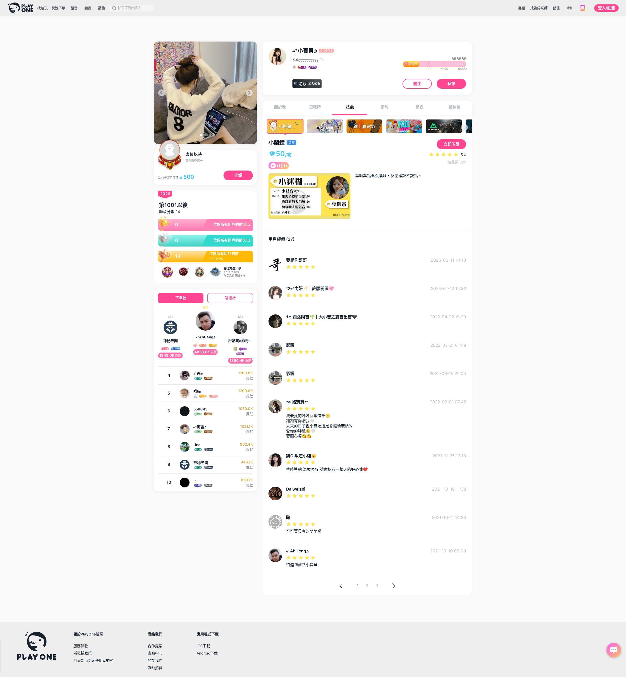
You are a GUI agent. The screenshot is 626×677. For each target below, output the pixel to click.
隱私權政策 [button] (82, 653)
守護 (238, 175)
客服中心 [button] (155, 653)
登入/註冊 (606, 7)
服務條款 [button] (80, 646)
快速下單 (58, 8)
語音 (74, 8)
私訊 (451, 83)
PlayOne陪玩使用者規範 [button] (93, 660)
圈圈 (87, 8)
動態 (101, 8)
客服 (521, 8)
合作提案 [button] (155, 646)
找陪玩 (42, 8)
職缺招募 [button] (155, 668)
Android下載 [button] (207, 653)
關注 (417, 83)
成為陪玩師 (539, 8)
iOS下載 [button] (203, 646)
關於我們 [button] (155, 660)
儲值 (556, 8)
